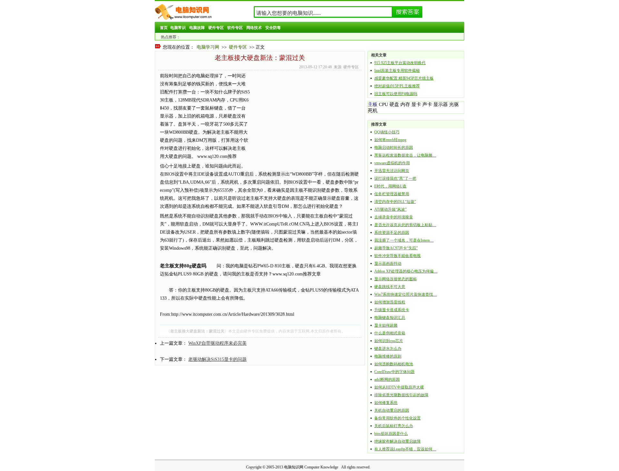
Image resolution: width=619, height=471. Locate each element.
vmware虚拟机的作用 (392, 163)
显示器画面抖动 (387, 263)
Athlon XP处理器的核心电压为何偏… (405, 271)
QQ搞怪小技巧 (386, 132)
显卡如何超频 (386, 325)
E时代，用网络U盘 (390, 186)
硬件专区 (216, 27)
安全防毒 (273, 27)
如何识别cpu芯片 (388, 341)
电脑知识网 (293, 467)
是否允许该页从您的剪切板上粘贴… (405, 225)
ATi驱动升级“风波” (390, 209)
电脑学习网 (208, 47)
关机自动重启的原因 (391, 410)
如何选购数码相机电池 (393, 364)
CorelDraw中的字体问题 (394, 372)
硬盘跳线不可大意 (389, 286)
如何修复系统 (386, 402)
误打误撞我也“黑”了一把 (395, 178)
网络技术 (254, 27)
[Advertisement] (304, 117)
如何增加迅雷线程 (389, 302)
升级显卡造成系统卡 (391, 310)
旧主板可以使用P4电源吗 (395, 93)
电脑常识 (178, 27)
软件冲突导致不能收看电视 (397, 256)
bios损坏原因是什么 (391, 433)
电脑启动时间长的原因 (393, 147)
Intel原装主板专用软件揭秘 (397, 70)
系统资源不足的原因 (391, 232)
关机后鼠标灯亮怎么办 (393, 426)
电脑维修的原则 (387, 356)
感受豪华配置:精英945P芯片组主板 (404, 78)
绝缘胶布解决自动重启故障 (397, 441)
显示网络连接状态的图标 (395, 279)
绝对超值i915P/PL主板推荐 (397, 86)
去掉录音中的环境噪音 (393, 217)
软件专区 (235, 27)
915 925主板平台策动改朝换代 (400, 63)
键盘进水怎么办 (387, 348)
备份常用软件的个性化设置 (397, 418)
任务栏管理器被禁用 (391, 194)
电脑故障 (197, 27)
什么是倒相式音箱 (389, 333)
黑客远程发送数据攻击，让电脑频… (405, 155)
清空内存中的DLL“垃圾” (395, 201)
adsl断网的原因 (387, 379)
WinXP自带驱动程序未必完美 (217, 343)
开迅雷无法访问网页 (391, 170)
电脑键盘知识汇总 (389, 317)
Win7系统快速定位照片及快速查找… (405, 294)
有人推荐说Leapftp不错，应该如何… (405, 449)
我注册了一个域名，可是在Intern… (404, 240)
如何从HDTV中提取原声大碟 (399, 387)
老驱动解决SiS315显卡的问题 (217, 359)
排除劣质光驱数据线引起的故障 (401, 395)
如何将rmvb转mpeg (390, 140)
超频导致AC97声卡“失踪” (396, 248)
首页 (164, 27)
